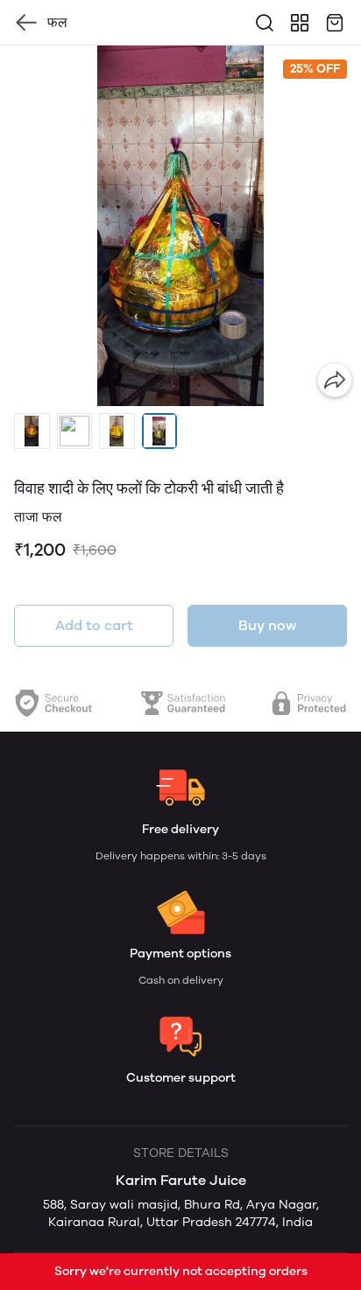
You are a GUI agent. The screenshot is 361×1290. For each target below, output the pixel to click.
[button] (32, 431)
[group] (180, 226)
